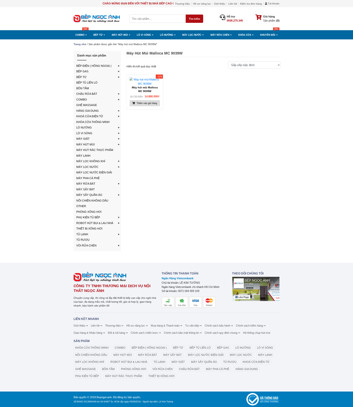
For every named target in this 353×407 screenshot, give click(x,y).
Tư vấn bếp (192, 325)
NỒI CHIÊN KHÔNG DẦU (92, 200)
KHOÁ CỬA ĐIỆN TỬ (89, 116)
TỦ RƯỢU (83, 239)
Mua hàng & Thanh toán (165, 325)
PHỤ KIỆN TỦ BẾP (88, 217)
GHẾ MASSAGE (86, 105)
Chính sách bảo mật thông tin (181, 332)
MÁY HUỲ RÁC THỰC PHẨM (94, 149)
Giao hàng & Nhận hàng (88, 332)
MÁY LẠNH (83, 155)
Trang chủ (80, 44)
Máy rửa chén (220, 35)
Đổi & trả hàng (116, 332)
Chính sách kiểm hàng (249, 325)
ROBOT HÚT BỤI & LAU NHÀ (94, 223)
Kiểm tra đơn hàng (251, 3)
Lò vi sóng (144, 35)
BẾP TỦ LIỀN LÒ (86, 82)
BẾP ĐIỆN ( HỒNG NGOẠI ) (93, 65)
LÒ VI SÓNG (84, 133)
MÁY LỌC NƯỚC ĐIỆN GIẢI (94, 172)
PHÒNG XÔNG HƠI (88, 211)
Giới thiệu (219, 3)
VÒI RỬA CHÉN (86, 245)
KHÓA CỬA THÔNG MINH (93, 122)
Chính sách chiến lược (144, 332)
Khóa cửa (244, 35)
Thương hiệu (182, 3)
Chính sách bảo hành (217, 325)
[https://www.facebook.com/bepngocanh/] (255, 289)
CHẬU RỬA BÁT (86, 93)
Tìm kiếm (194, 18)
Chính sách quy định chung (221, 332)
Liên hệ (232, 3)
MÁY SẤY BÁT (85, 189)
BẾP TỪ (81, 77)
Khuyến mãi (267, 35)
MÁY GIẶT (83, 138)
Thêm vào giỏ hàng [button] (146, 103)
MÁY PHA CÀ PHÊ (88, 178)
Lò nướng (166, 35)
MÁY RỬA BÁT (85, 183)
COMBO (79, 35)
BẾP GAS (82, 71)
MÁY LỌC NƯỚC (191, 35)
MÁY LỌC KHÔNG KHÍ (90, 161)
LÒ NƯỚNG (84, 127)
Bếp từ (98, 35)
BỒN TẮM (82, 88)
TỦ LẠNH (82, 234)
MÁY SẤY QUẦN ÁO (89, 194)
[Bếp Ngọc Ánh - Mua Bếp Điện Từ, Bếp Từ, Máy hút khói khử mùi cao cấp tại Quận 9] (97, 19)
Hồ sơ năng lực (202, 3)
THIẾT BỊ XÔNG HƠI (89, 228)
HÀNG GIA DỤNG (87, 110)
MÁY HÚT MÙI (120, 35)
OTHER (81, 206)
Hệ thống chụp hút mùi (256, 332)
